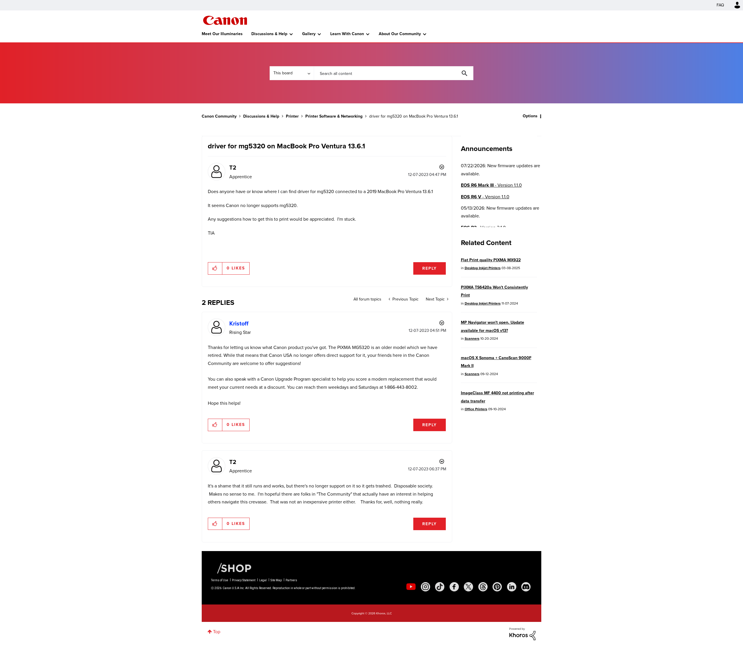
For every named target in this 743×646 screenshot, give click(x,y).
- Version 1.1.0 (491, 185)
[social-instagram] (425, 586)
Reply (429, 268)
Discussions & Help (269, 34)
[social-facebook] (454, 586)
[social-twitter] (468, 586)
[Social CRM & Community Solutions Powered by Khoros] (522, 633)
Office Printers (476, 409)
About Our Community (400, 34)
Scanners (472, 338)
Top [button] (216, 631)
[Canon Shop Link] (231, 567)
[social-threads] (483, 586)
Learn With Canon (347, 34)
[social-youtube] (411, 586)
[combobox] (393, 73)
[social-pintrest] (497, 586)
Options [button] (530, 116)
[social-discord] (526, 586)
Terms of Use (219, 580)
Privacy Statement (243, 580)
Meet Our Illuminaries (222, 34)
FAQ (720, 5)
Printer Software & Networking (334, 116)
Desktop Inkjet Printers (483, 268)
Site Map (276, 580)
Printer (292, 116)
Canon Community (225, 20)
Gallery (308, 34)
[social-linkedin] (511, 586)
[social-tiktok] (439, 586)
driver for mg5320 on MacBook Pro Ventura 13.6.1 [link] (413, 116)
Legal (263, 580)
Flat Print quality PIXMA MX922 (491, 260)
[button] (215, 268)
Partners (291, 580)
